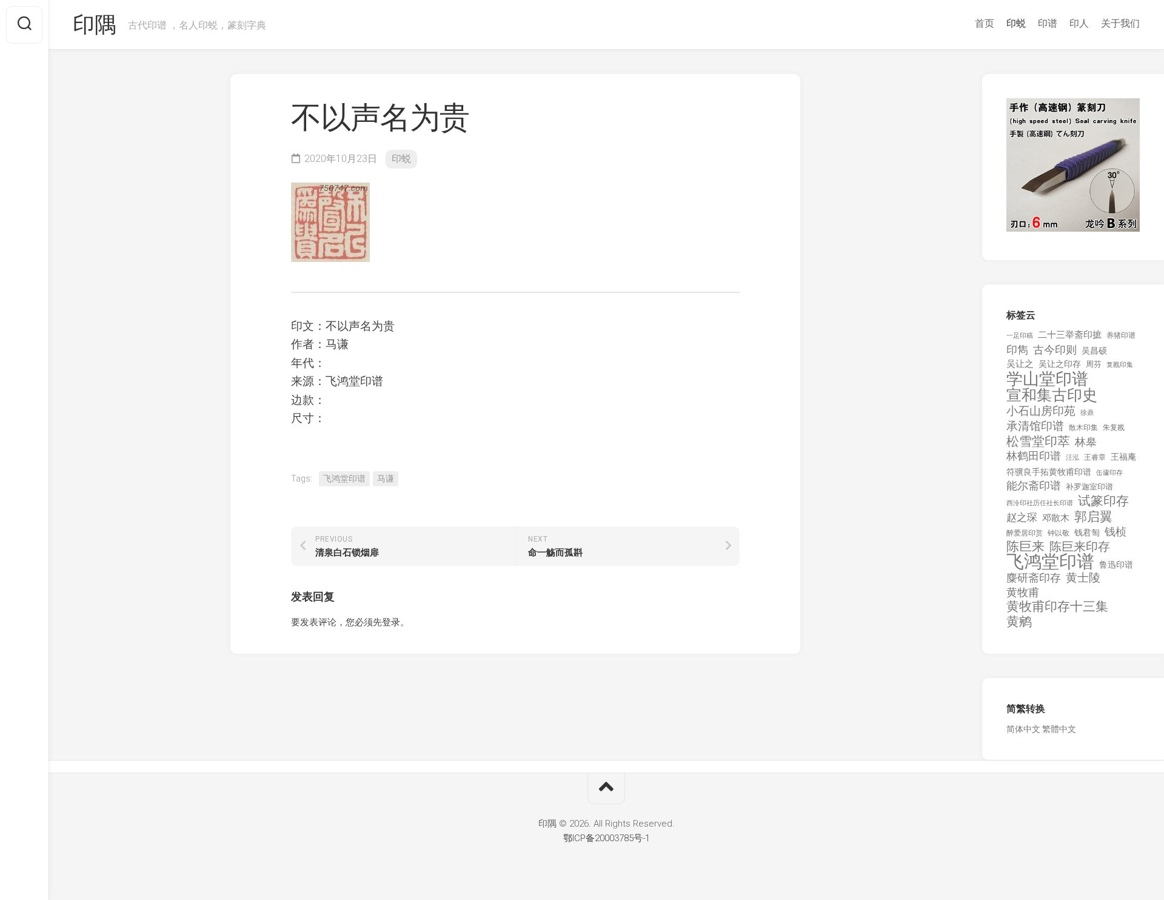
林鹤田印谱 (1033, 455)
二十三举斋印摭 (1070, 334)
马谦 (385, 478)
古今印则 (1055, 350)
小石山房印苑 (1040, 411)
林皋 (1086, 441)
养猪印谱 (1121, 335)
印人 (1079, 23)
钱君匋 (1087, 532)
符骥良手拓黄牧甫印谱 (1048, 472)
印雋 (1017, 349)
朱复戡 (1114, 427)
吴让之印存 (1060, 364)
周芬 (1094, 364)
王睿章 (1095, 457)
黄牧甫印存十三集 (1057, 607)
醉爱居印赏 (1024, 533)
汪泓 (1072, 458)
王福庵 (1123, 457)
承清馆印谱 (1035, 426)
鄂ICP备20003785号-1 (606, 838)
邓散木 (1055, 517)
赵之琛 (1021, 517)
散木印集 (1083, 427)
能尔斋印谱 (1033, 485)
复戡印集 (1119, 365)
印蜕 (1016, 23)
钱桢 (1115, 531)
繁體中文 (1059, 729)
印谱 (1047, 23)
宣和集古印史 (1051, 395)
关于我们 (1120, 23)
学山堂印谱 (1047, 379)
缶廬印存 (1109, 472)
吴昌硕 (1094, 350)
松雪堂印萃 (1038, 442)
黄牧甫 (1022, 592)
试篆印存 (1103, 501)
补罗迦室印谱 (1089, 486)
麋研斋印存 (1033, 577)
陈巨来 (1025, 547)
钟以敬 (1058, 533)
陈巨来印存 (1079, 547)
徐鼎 (1087, 413)
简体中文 (1023, 729)
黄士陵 (1083, 578)
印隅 (94, 25)
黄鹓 (1019, 622)
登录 (391, 622)
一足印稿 (1019, 336)
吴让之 (1020, 363)
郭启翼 (1093, 517)
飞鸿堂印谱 (344, 478)
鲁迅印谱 (1116, 564)
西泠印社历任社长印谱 (1039, 503)
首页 (984, 23)
